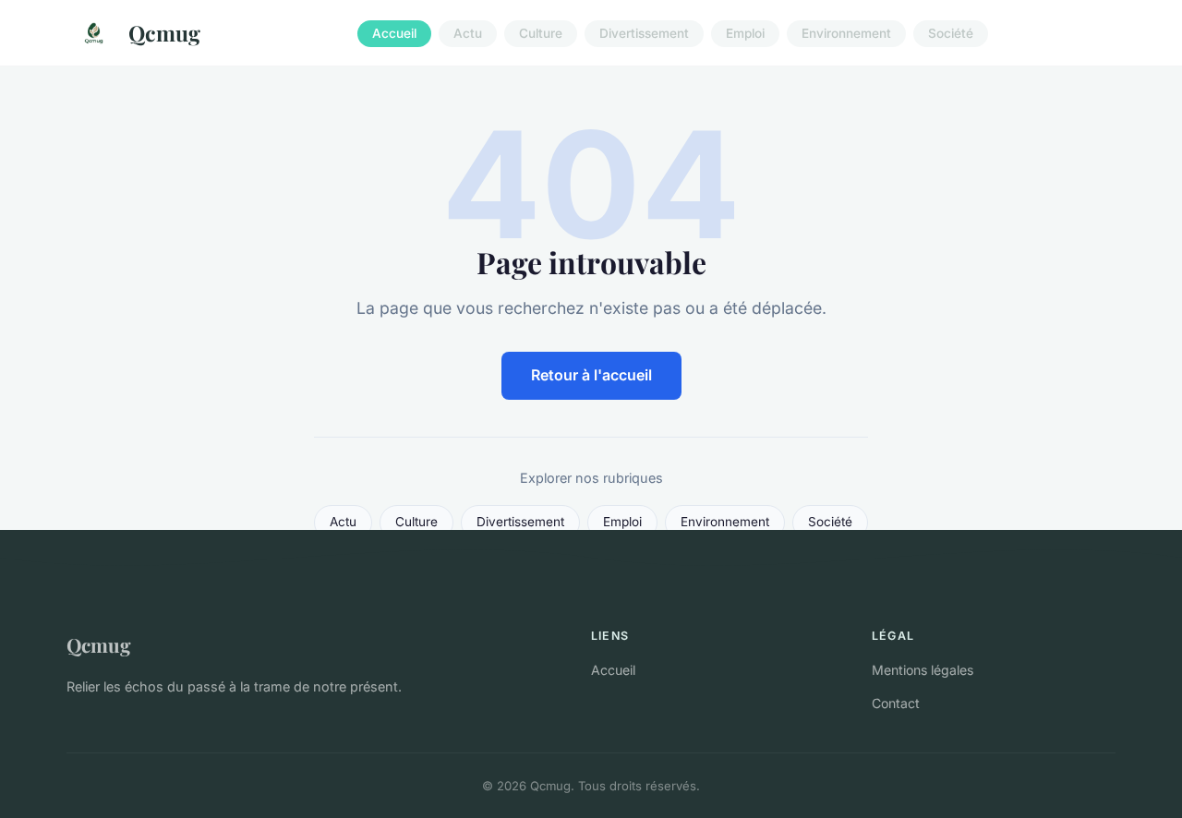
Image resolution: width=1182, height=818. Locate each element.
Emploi (745, 33)
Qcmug (164, 32)
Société (950, 33)
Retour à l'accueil (591, 375)
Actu (467, 33)
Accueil (394, 33)
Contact (896, 703)
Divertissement (644, 33)
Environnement (846, 33)
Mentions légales (922, 670)
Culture (540, 33)
